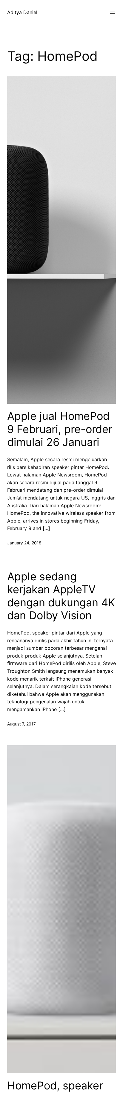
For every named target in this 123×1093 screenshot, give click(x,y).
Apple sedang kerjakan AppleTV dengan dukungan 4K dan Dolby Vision (61, 596)
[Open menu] (112, 12)
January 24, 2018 (24, 542)
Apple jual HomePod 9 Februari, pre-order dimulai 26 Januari (59, 429)
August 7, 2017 (21, 723)
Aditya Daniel (22, 12)
